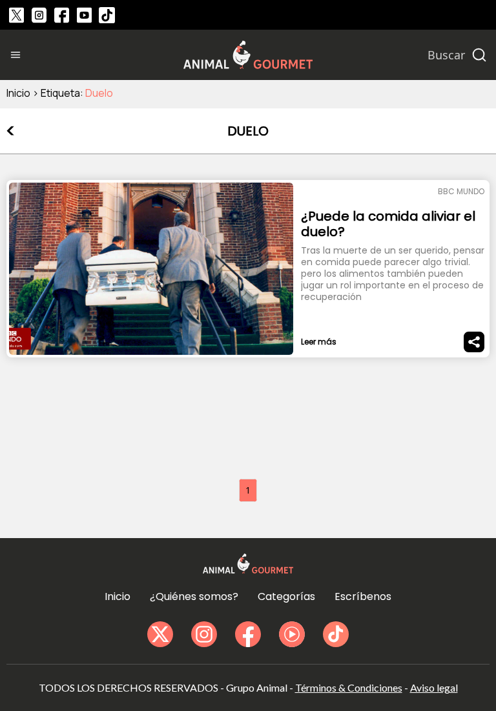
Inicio (18, 93)
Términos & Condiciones (348, 687)
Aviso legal (434, 687)
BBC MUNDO (461, 191)
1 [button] (248, 490)
